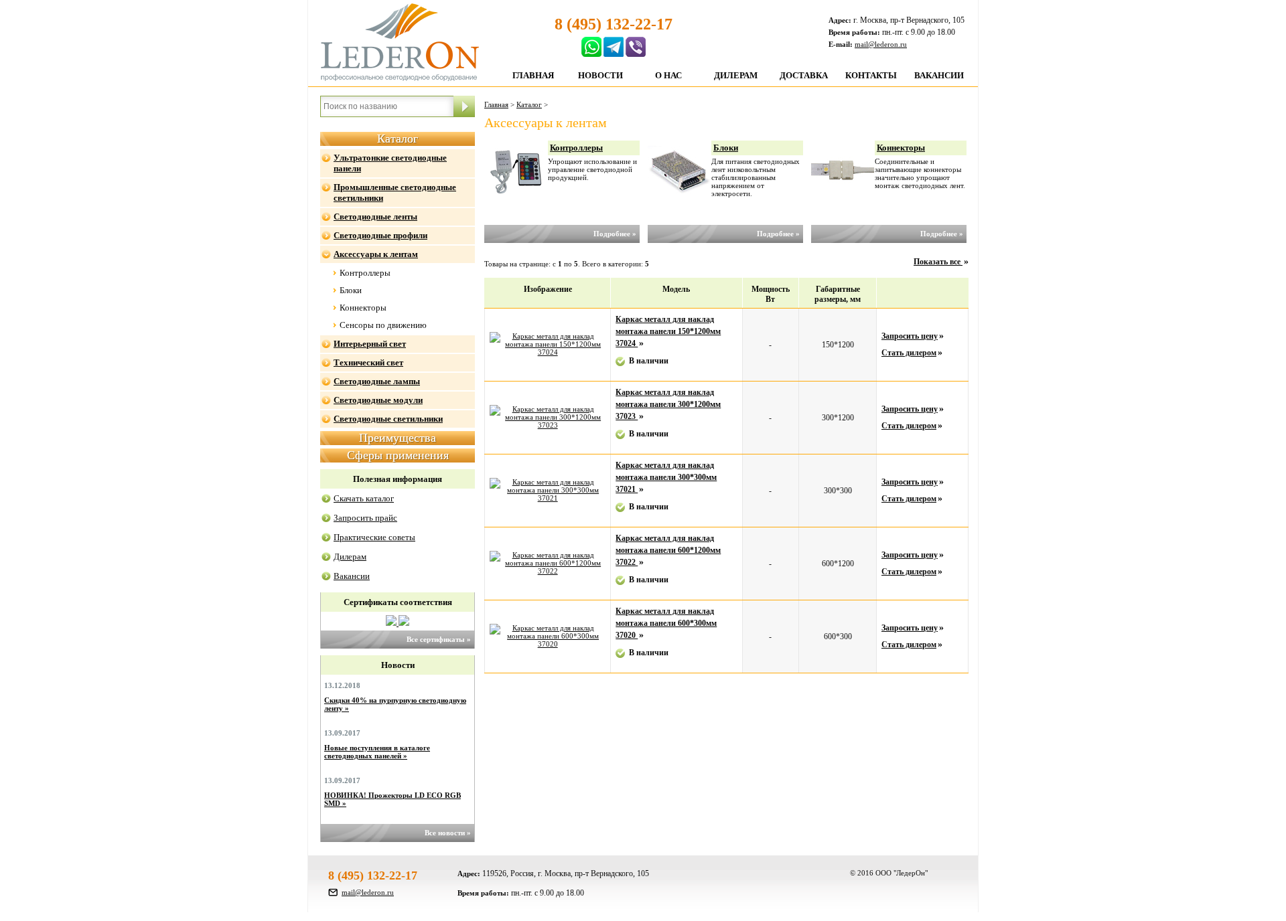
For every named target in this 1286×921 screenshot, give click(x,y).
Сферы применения (398, 455)
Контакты (871, 75)
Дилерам (736, 75)
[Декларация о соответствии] (404, 623)
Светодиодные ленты (375, 217)
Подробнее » (614, 234)
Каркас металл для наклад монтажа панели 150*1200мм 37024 (668, 331)
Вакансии (939, 75)
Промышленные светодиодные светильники (395, 192)
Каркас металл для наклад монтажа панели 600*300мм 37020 (666, 623)
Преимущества (397, 437)
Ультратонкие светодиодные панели (390, 163)
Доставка (804, 75)
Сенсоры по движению (383, 325)
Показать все (938, 261)
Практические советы (374, 537)
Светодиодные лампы (377, 381)
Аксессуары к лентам (376, 254)
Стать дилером (908, 352)
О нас (668, 75)
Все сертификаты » (439, 639)
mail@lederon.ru (881, 44)
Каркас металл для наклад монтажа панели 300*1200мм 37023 (668, 404)
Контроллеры (365, 273)
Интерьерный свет (370, 344)
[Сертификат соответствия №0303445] (392, 623)
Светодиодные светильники (388, 419)
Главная (533, 75)
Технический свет (368, 362)
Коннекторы (363, 308)
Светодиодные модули (378, 400)
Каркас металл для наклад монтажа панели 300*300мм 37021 (666, 477)
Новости (600, 75)
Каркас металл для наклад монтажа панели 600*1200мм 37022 (668, 550)
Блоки (351, 290)
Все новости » (448, 833)
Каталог (397, 138)
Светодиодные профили (380, 235)
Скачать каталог (364, 498)
